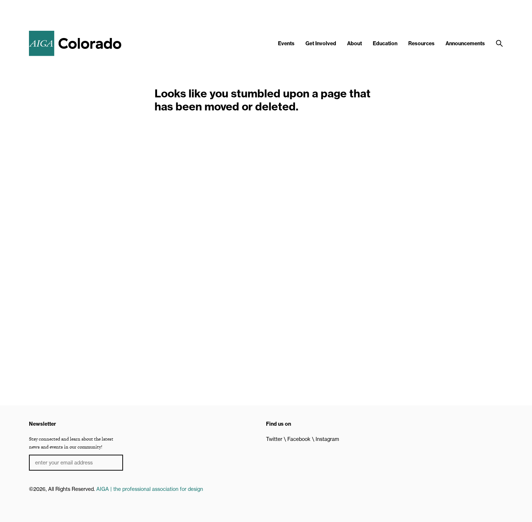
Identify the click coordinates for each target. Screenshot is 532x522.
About (354, 43)
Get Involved (320, 43)
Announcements (465, 43)
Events (286, 43)
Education (385, 43)
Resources (421, 43)
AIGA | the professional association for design (149, 489)
